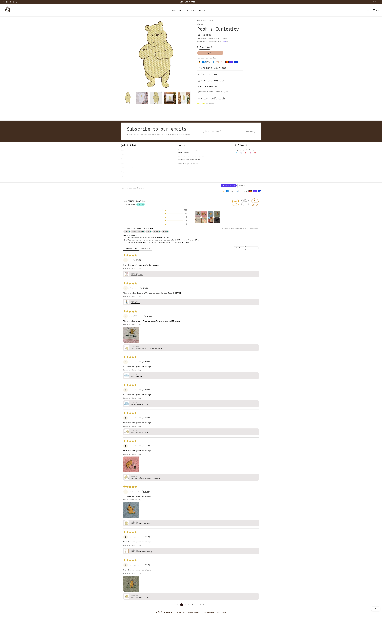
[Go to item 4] (217, 214)
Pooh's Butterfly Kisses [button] (140, 597)
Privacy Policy (127, 172)
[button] (180, 10)
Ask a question (208, 86)
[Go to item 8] (217, 220)
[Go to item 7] (210, 220)
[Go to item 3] (210, 214)
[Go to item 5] (198, 220)
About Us (202, 10)
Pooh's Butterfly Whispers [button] (141, 523)
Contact (124, 163)
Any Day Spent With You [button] (139, 404)
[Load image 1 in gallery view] (127, 97)
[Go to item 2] (204, 214)
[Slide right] (190, 97)
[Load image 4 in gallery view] (184, 97)
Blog (123, 159)
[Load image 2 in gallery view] (141, 97)
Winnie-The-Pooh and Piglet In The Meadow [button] (146, 348)
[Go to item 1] (198, 214)
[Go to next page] (204, 604)
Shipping (210, 38)
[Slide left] (121, 97)
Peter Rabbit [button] (135, 303)
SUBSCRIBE (249, 131)
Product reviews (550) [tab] (131, 248)
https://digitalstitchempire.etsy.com (249, 150)
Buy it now (210, 53)
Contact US (182, 152)
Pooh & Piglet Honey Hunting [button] (141, 551)
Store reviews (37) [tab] (145, 248)
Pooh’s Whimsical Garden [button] (140, 432)
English (375, 2)
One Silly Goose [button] (137, 275)
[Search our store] (367, 10)
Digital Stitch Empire (135, 188)
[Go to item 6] (204, 220)
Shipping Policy (128, 181)
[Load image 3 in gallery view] (170, 97)
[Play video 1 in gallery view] (155, 97)
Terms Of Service (128, 168)
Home (174, 10)
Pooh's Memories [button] (137, 376)
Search (124, 150)
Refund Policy (127, 176)
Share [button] (228, 92)
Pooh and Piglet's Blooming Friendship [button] (145, 478)
